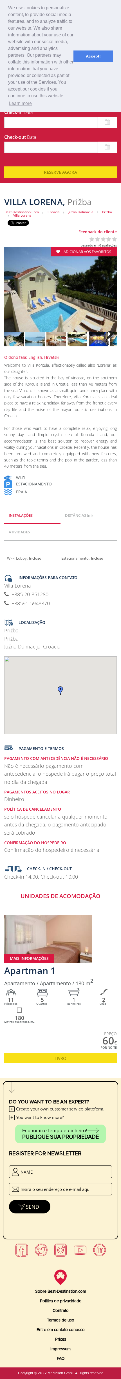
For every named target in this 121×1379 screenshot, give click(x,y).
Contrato (61, 1310)
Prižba (107, 212)
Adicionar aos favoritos (87, 251)
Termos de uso (60, 1320)
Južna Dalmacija (80, 212)
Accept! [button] (93, 56)
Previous (11, 293)
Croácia (54, 212)
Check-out (20, 137)
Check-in (18, 112)
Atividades (19, 532)
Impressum (60, 1348)
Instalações (21, 515)
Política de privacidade (60, 1300)
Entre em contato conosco (61, 1329)
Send (32, 1206)
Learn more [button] (20, 103)
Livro (60, 1058)
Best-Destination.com (22, 212)
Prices (60, 1339)
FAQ (60, 1358)
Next (110, 293)
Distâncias (79, 515)
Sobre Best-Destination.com (60, 1291)
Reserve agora (60, 172)
